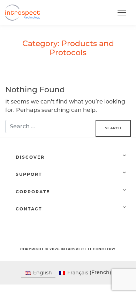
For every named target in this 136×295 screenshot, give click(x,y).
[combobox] (50, 126)
